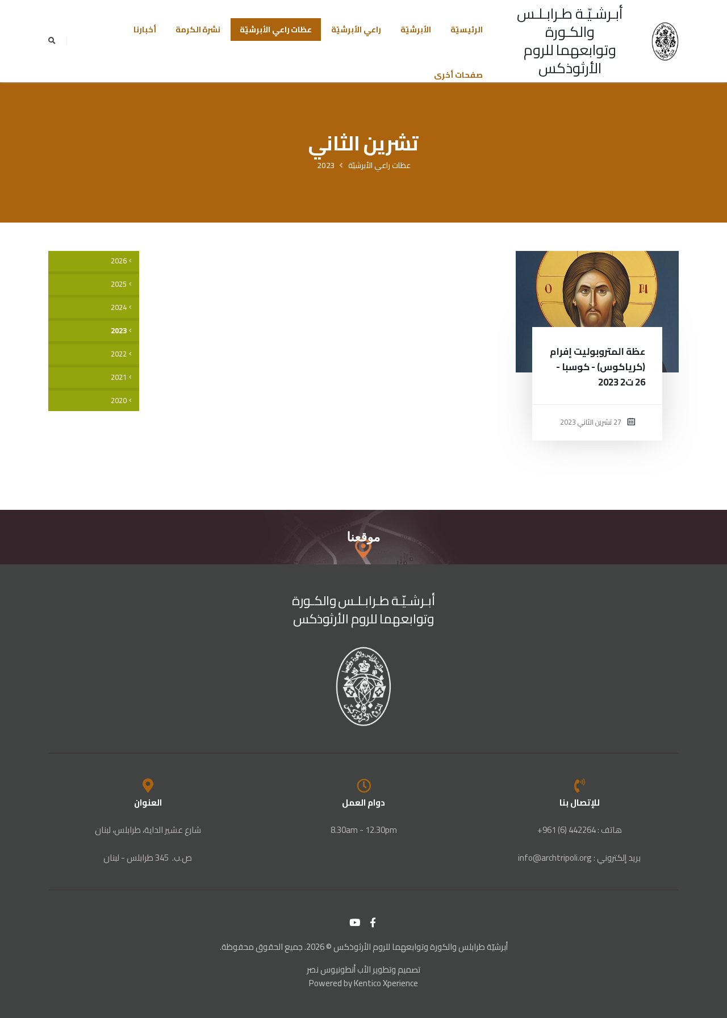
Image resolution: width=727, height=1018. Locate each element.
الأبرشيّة (415, 29)
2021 (119, 377)
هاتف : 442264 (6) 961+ (579, 830)
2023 (326, 165)
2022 (119, 354)
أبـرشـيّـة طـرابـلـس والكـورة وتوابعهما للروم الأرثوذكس (570, 40)
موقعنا (364, 537)
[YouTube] (355, 923)
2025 (119, 284)
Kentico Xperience (386, 983)
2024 (119, 307)
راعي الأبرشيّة (356, 29)
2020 (119, 400)
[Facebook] (373, 923)
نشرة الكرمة (198, 29)
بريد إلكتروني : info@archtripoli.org (579, 857)
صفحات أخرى (458, 75)
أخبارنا (144, 29)
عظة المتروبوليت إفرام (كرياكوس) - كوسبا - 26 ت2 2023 (597, 366)
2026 (119, 260)
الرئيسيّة (466, 29)
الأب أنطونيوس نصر (339, 969)
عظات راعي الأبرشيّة (276, 29)
